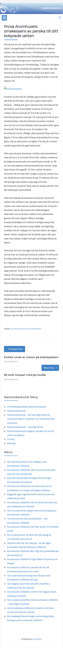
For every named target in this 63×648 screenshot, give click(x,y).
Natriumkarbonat (16, 410)
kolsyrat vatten (18, 329)
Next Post (49, 367)
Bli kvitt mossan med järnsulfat (25, 374)
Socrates (37, 639)
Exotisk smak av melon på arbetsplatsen (31, 357)
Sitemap (11, 443)
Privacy (11, 439)
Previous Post (16, 349)
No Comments (11, 361)
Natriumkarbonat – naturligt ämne (25, 426)
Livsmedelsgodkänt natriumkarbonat (26, 406)
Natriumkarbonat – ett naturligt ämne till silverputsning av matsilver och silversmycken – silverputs (31, 418)
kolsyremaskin (33, 329)
